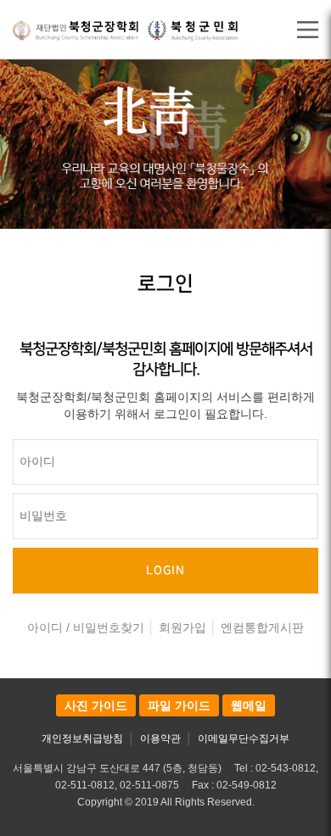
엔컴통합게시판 (262, 627)
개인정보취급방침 (82, 738)
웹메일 (248, 705)
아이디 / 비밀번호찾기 (85, 627)
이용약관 (160, 738)
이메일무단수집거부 (243, 738)
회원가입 (182, 627)
